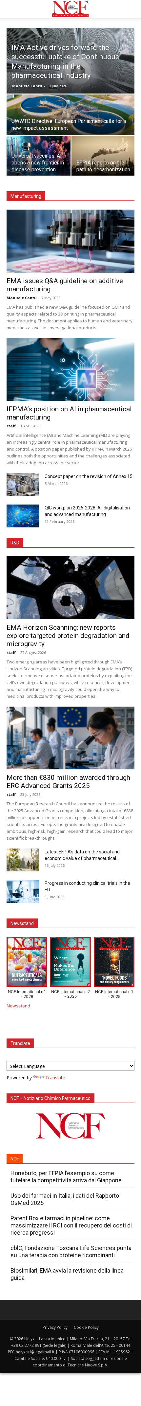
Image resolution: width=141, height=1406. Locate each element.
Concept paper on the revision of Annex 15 (88, 476)
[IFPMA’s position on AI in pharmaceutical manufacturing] (70, 369)
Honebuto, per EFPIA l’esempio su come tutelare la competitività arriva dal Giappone (66, 1177)
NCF (14, 1158)
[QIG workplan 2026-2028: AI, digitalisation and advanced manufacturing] (23, 516)
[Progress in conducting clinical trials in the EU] (23, 891)
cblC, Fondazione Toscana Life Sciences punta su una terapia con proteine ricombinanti (70, 1251)
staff (11, 425)
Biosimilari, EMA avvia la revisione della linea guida (67, 1274)
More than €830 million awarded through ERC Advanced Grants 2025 (68, 782)
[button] (11, 9)
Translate (55, 1077)
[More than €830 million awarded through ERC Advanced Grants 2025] (70, 738)
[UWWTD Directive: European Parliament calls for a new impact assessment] (70, 126)
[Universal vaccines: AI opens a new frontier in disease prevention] (38, 156)
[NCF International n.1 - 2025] (114, 963)
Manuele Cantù (27, 85)
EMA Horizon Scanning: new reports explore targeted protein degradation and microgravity (68, 636)
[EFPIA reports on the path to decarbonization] (103, 156)
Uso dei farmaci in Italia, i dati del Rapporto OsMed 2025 (64, 1199)
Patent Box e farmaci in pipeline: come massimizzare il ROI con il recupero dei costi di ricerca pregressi (71, 1225)
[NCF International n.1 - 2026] (27, 963)
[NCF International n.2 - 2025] (70, 963)
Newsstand (18, 1005)
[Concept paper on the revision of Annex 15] (23, 484)
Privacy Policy (55, 1327)
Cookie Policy (86, 1327)
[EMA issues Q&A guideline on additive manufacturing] (70, 241)
